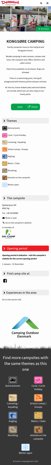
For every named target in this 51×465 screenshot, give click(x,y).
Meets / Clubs (13, 163)
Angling (11, 156)
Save (19, 106)
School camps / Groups (17, 149)
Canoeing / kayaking (16, 142)
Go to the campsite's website (18, 222)
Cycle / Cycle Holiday (16, 135)
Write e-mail (11, 218)
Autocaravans (13, 128)
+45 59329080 (12, 213)
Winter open (13, 184)
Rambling (12, 170)
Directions (45, 29)
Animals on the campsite (18, 177)
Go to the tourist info (11, 299)
